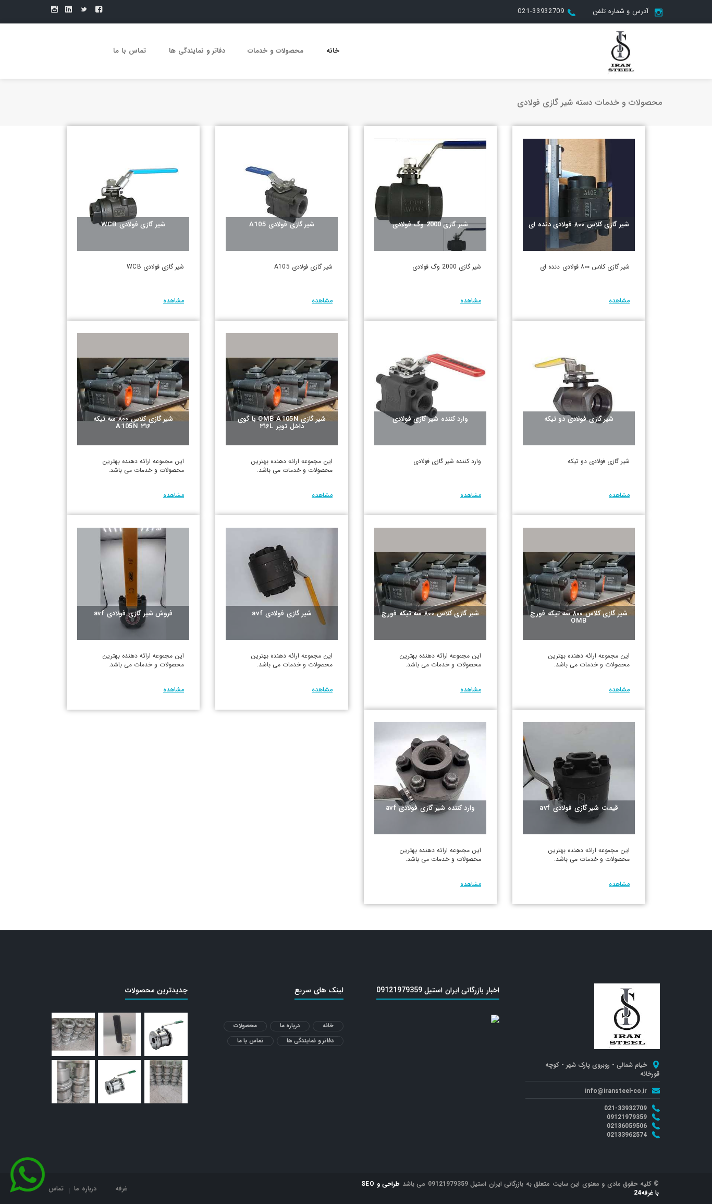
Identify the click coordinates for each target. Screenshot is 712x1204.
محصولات (245, 1025)
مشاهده (619, 300)
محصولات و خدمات (275, 50)
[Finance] (620, 50)
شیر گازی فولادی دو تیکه (579, 419)
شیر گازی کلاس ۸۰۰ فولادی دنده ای (579, 224)
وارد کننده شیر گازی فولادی (430, 419)
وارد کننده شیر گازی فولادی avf (430, 807)
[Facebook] (99, 10)
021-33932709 (541, 11)
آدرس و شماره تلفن (620, 11)
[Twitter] (84, 10)
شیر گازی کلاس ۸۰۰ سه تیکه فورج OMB (579, 617)
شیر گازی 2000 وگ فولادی (430, 224)
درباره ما (290, 1025)
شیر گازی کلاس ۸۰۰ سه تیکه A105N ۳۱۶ (133, 423)
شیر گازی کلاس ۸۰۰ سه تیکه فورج (430, 613)
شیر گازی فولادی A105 (282, 224)
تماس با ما (129, 50)
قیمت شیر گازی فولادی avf (578, 807)
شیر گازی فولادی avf (281, 613)
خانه (332, 50)
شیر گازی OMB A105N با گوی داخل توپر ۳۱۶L (282, 423)
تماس (56, 1189)
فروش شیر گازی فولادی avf (133, 613)
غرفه (121, 1189)
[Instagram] (54, 10)
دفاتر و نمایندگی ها (197, 50)
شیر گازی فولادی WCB (133, 224)
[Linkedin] (69, 10)
